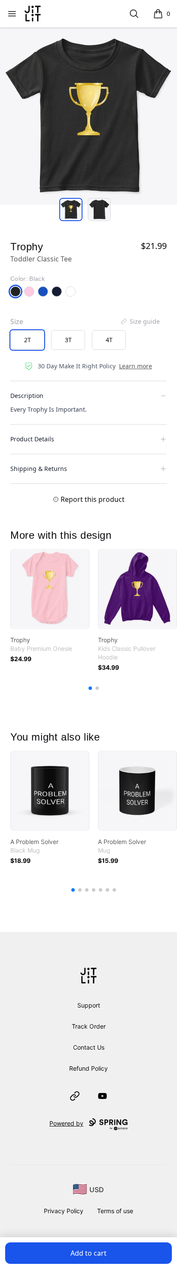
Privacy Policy (63, 1210)
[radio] (27, 340)
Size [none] (16, 321)
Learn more (135, 366)
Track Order (89, 1026)
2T (27, 340)
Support (88, 1005)
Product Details (32, 439)
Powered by (66, 1123)
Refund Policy (88, 1068)
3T (68, 340)
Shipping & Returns (38, 468)
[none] (139, 321)
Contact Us (88, 1047)
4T (109, 340)
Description (26, 396)
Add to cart (88, 1253)
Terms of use (115, 1210)
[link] (50, 588)
